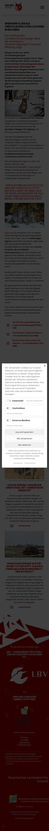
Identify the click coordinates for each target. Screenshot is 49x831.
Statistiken (18, 408)
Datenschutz (30, 463)
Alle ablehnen (24, 445)
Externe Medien (21, 420)
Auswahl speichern (24, 432)
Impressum (18, 463)
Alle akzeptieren (24, 438)
